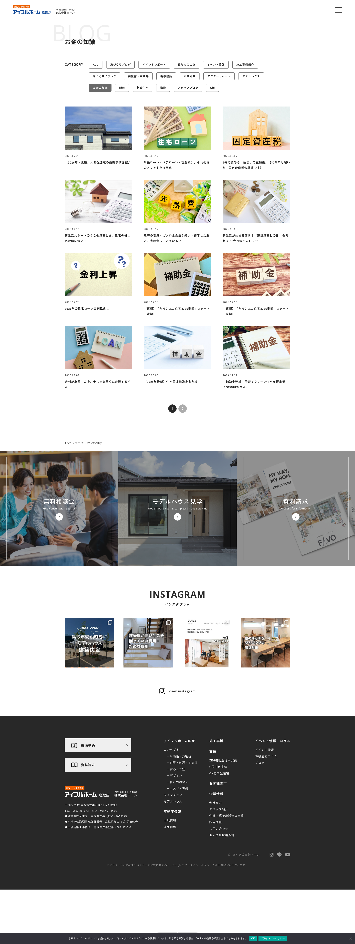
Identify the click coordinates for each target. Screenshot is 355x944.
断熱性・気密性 (181, 756)
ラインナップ (173, 795)
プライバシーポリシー (198, 865)
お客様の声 (218, 783)
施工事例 (216, 740)
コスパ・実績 (179, 788)
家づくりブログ (120, 64)
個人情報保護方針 (221, 835)
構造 (163, 88)
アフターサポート (219, 76)
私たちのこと (186, 64)
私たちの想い (179, 782)
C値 (212, 88)
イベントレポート (154, 64)
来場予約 (88, 745)
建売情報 (170, 827)
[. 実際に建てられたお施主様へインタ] (207, 643)
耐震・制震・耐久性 (184, 762)
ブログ (260, 762)
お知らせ (190, 76)
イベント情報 (216, 64)
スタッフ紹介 (218, 809)
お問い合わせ (218, 828)
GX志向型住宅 (219, 773)
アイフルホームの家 (179, 740)
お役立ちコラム (266, 756)
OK (253, 938)
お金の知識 (100, 88)
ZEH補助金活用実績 (223, 760)
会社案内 (215, 802)
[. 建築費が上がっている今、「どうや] (148, 643)
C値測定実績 (218, 766)
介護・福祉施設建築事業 (226, 815)
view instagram (182, 691)
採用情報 (215, 822)
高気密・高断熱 (138, 76)
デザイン (176, 775)
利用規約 (220, 865)
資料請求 (88, 764)
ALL (96, 64)
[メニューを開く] (338, 9)
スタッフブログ (188, 88)
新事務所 (166, 76)
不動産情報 (172, 811)
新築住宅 (142, 88)
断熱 (122, 88)
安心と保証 (177, 769)
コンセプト (171, 749)
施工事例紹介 (245, 64)
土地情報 (170, 820)
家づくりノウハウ (104, 76)
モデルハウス (251, 76)
